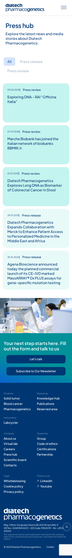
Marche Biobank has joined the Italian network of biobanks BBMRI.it (33, 143)
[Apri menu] (63, 8)
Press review (18, 71)
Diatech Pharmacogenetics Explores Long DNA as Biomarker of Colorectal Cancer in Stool (34, 185)
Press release (31, 61)
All (9, 61)
